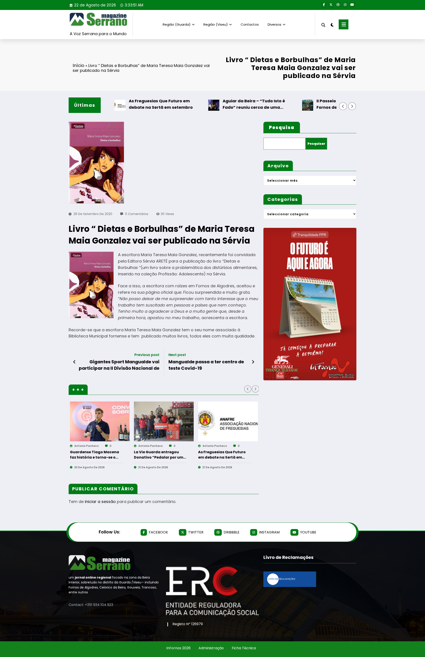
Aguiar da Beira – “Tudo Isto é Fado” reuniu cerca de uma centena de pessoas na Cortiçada (238, 104)
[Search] (323, 24)
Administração (211, 648)
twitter (195, 532)
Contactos (250, 24)
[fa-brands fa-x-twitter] (331, 5)
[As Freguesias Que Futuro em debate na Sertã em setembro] (164, 421)
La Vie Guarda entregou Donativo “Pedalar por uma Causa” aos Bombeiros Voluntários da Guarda (96, 454)
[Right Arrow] (352, 106)
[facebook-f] (323, 5)
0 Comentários (136, 214)
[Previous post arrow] (74, 362)
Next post (177, 355)
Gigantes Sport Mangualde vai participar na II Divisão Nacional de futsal (119, 365)
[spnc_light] (332, 24)
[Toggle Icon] (343, 24)
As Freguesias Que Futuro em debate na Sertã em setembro (140, 104)
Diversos (274, 24)
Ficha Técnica (244, 648)
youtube (308, 532)
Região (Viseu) (215, 24)
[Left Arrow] (343, 106)
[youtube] (352, 5)
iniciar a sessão (100, 501)
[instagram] (345, 5)
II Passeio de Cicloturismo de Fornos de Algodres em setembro (331, 104)
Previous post (146, 355)
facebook (158, 532)
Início (78, 65)
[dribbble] (338, 5)
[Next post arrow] (253, 362)
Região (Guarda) (177, 24)
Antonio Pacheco (86, 446)
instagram (269, 532)
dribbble (232, 532)
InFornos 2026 (178, 648)
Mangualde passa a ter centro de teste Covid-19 (206, 365)
